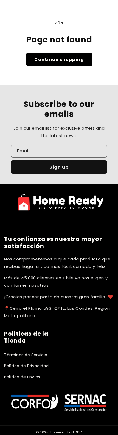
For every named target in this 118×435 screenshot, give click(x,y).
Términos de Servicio (25, 355)
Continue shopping (59, 59)
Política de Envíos (22, 377)
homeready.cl (62, 432)
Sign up (59, 167)
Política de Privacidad (26, 366)
